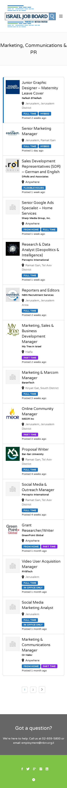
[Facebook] (22, 769)
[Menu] (61, 16)
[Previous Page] (42, 689)
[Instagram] (40, 769)
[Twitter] (27, 769)
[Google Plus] (34, 769)
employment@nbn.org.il (37, 743)
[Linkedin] (47, 769)
